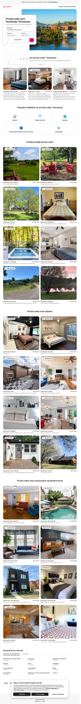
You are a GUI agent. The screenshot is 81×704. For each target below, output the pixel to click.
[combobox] (20, 30)
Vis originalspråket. (53, 2)
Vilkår (43, 701)
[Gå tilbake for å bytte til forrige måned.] (8, 39)
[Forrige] (37, 64)
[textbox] (13, 35)
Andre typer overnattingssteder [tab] (11, 654)
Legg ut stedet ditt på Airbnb (67, 6)
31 (8, 62)
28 (20, 59)
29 (23, 59)
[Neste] (43, 64)
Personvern (38, 701)
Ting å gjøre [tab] (25, 654)
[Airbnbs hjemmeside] (7, 6)
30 (27, 59)
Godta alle (22, 694)
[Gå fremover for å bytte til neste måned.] (26, 39)
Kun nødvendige (40, 694)
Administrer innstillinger (58, 694)
